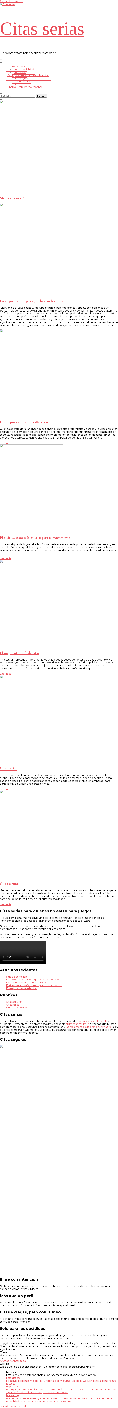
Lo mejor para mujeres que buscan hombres (31, 301)
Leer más (5, 443)
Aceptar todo (18, 1360)
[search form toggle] (1, 93)
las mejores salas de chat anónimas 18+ (89, 1026)
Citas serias (42, 28)
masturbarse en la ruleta (92, 1021)
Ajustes (5, 1360)
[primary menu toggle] (1, 59)
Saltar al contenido (11, 1)
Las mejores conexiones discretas (24, 422)
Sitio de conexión (13, 198)
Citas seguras (9, 883)
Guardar (5, 1406)
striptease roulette (77, 1024)
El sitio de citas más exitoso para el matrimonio (35, 537)
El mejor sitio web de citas (19, 653)
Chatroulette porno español (24, 87)
